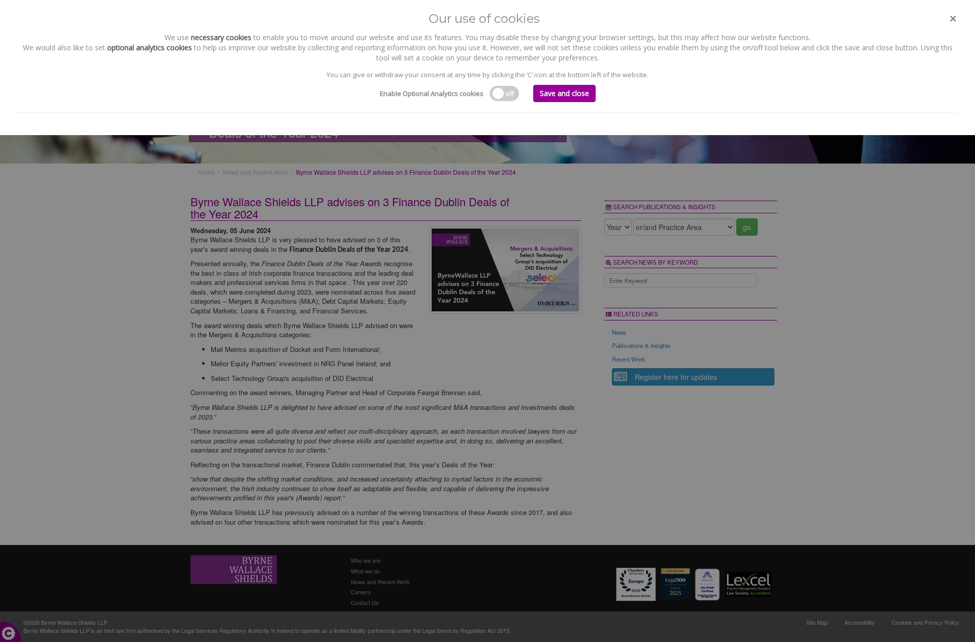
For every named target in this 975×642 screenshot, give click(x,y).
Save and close (564, 93)
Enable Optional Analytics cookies (431, 93)
